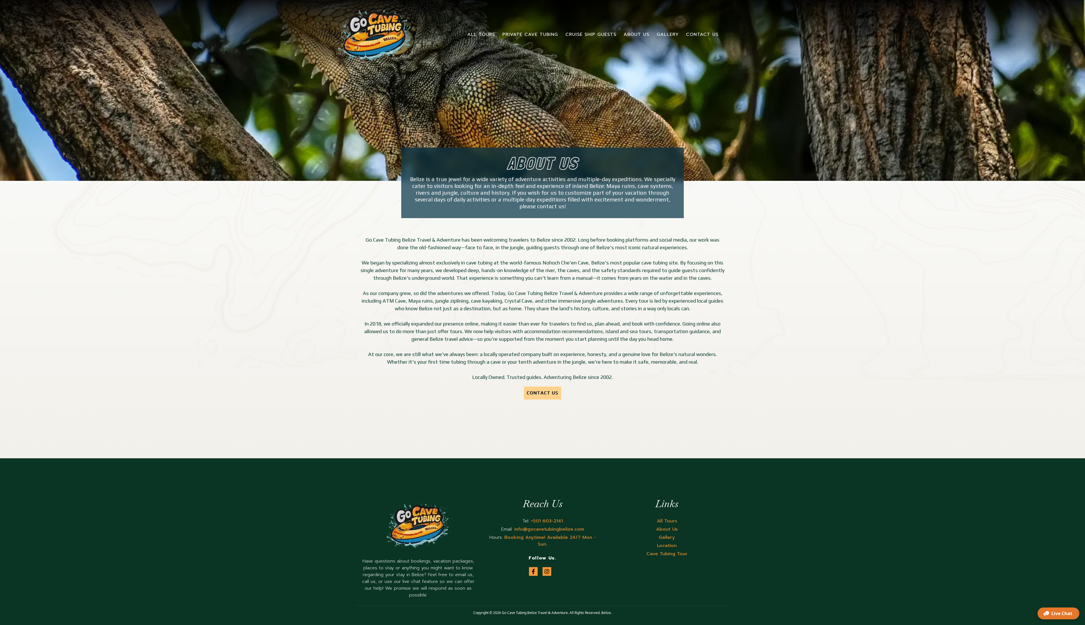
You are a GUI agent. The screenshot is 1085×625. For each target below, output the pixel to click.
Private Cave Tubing (530, 34)
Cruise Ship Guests (590, 34)
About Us (636, 34)
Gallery (668, 34)
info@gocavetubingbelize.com (548, 529)
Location (667, 545)
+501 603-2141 (546, 521)
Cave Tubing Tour (666, 553)
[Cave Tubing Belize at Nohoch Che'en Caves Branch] (375, 34)
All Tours (481, 34)
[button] (1058, 613)
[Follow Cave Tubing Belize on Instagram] (546, 571)
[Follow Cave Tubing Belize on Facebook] (533, 571)
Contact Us (702, 34)
